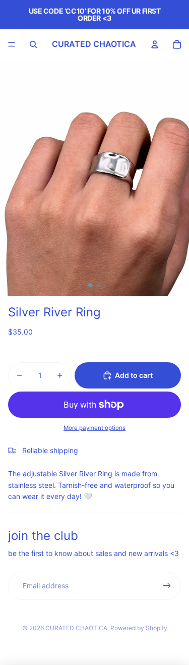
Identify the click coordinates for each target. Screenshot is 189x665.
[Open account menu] (155, 44)
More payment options (94, 427)
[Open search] (33, 44)
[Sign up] (166, 585)
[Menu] (11, 44)
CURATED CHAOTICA (76, 628)
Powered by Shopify (138, 628)
